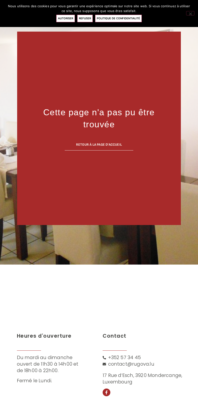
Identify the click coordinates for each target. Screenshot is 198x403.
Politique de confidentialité (118, 18)
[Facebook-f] (106, 392)
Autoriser (65, 18)
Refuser (85, 18)
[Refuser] (190, 13)
